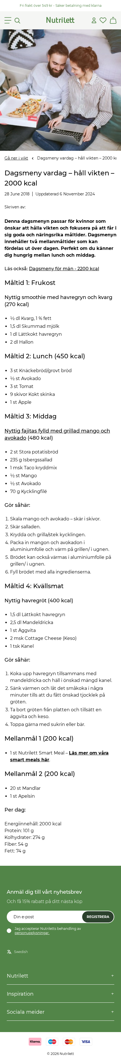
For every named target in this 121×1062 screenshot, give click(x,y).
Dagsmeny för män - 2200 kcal (64, 268)
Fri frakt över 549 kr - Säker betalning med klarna (61, 5)
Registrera (98, 917)
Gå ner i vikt (16, 158)
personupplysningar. (32, 933)
